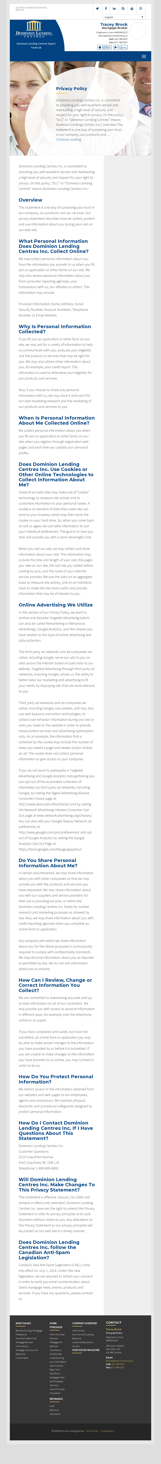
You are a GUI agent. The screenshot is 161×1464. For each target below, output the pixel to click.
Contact (76, 1346)
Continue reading (68, 139)
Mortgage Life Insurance (27, 1350)
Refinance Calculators (55, 1412)
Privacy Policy (107, 1430)
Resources (76, 1338)
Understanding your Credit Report (58, 1359)
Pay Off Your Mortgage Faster (57, 1375)
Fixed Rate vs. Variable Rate (56, 1352)
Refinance (56, 1399)
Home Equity (22, 1346)
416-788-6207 (121, 39)
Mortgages (23, 1323)
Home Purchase (56, 1325)
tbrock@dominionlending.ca (113, 35)
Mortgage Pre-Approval (56, 1344)
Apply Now (21, 1353)
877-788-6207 (121, 42)
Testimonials (78, 1330)
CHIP (52, 1406)
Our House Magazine (86, 1350)
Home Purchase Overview (57, 1336)
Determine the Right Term (56, 1367)
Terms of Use (92, 1430)
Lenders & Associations (82, 1342)
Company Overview (84, 1323)
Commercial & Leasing (82, 1334)
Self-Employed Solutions (56, 1383)
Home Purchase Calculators (57, 1391)
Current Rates (22, 1357)
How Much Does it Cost (26, 1338)
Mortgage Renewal (24, 1342)
